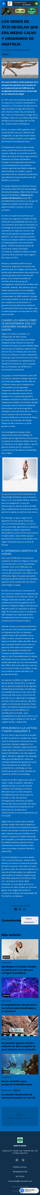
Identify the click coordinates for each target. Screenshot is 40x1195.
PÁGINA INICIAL (20, 1167)
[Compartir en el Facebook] (15, 909)
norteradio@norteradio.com (20, 1181)
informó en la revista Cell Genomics (17, 196)
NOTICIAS (20, 1176)
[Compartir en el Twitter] (20, 909)
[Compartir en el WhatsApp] (24, 909)
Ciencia (5, 54)
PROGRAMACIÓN (20, 1172)
